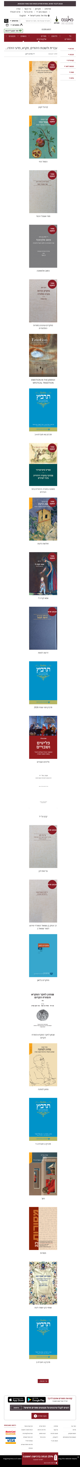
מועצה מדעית (54, 1433)
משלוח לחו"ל (29, 1441)
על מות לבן (43, 871)
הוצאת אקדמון (72, 1433)
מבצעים (12, 36)
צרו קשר (27, 8)
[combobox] (35, 21)
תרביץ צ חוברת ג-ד (43, 1143)
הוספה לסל (43, 101)
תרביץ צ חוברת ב (43, 1362)
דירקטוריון (55, 1437)
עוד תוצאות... (43, 1381)
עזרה (18, 8)
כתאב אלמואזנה (43, 270)
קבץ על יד (43, 816)
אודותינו (47, 8)
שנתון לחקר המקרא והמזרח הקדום (43, 1036)
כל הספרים (68, 38)
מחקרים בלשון (43, 980)
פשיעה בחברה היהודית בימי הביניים (43, 490)
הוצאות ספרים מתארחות (69, 1437)
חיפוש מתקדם (46, 29)
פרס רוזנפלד (15, 11)
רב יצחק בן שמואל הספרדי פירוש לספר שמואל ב (43, 927)
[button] (19, 54)
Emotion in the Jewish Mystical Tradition (43, 381)
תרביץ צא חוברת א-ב (43, 434)
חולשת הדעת (43, 543)
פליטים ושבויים (43, 761)
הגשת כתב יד (41, 11)
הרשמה (16, 1408)
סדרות (74, 1430)
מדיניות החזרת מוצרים (27, 1444)
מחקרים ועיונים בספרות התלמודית (43, 327)
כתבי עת (73, 1426)
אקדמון (38, 8)
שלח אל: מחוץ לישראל (38, 15)
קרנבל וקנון (43, 107)
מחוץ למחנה (43, 1089)
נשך (43, 1198)
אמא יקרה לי (43, 598)
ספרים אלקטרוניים (41, 38)
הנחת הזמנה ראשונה (27, 1430)
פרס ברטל (28, 11)
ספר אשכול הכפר (43, 216)
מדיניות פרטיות (42, 1430)
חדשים (54, 36)
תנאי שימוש (42, 1433)
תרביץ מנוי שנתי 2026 (43, 707)
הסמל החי (43, 161)
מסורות (43, 1253)
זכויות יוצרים (42, 1426)
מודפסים (15, 21)
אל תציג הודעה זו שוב (49, 1463)
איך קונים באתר (28, 1426)
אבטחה (31, 1448)
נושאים (23, 36)
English (23, 15)
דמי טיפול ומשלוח (28, 1437)
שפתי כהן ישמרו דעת (43, 1307)
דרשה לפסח (43, 652)
